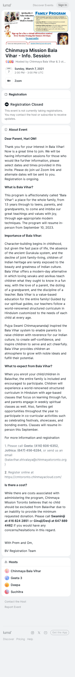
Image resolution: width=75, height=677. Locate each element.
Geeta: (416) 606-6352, (41, 446)
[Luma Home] (7, 5)
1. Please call (14, 446)
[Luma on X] (39, 632)
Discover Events (43, 5)
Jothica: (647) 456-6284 (23, 450)
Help (30, 639)
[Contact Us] (45, 632)
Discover (8, 639)
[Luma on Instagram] (32, 632)
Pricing (20, 639)
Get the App (59, 632)
